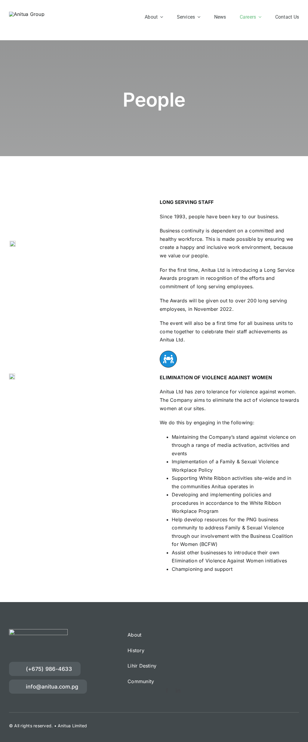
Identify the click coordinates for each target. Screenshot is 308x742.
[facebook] (167, 690)
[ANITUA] (27, 14)
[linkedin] (178, 690)
